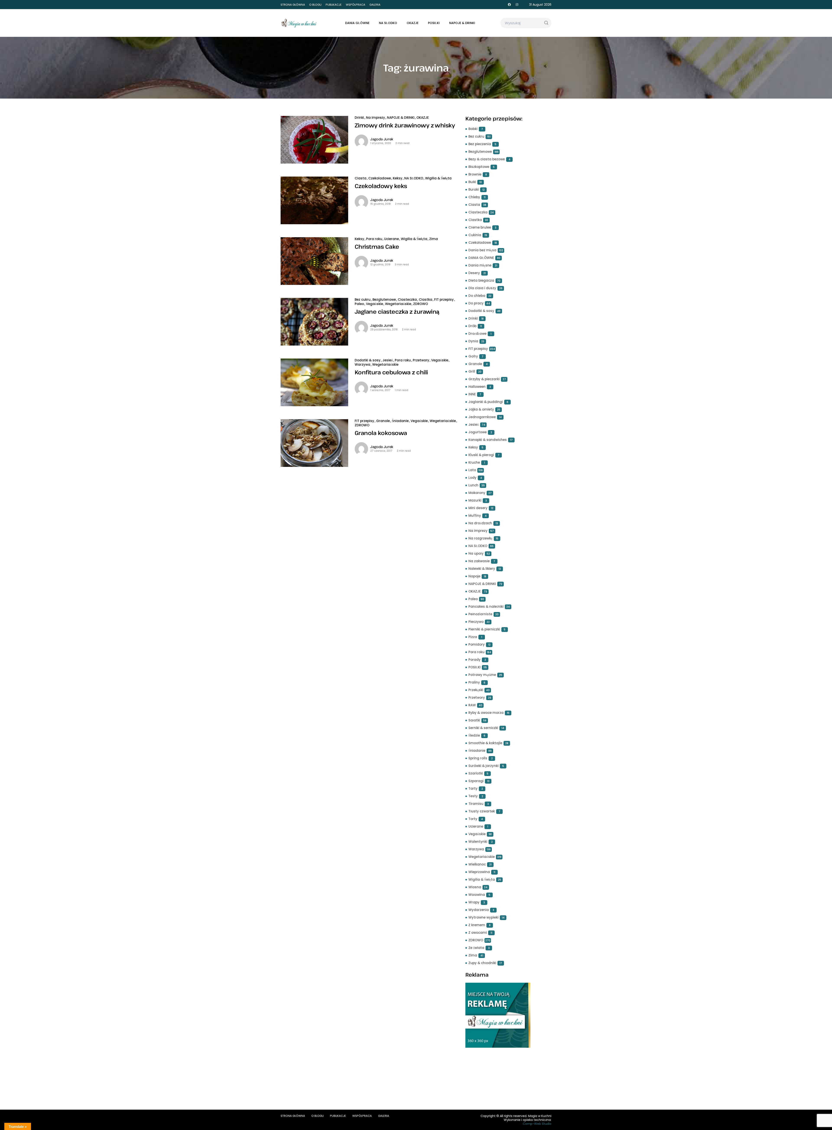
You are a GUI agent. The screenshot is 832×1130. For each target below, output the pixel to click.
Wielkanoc (477, 864)
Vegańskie (374, 303)
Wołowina (476, 894)
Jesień (387, 360)
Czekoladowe (379, 178)
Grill (471, 371)
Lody (472, 477)
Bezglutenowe (384, 299)
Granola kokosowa (381, 433)
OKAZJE (412, 23)
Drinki (359, 117)
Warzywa (362, 364)
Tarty (473, 788)
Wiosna (474, 887)
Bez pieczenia (479, 144)
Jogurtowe (477, 432)
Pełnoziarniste (480, 614)
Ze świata (476, 947)
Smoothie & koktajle (485, 743)
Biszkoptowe (478, 166)
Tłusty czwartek (481, 811)
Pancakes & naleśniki (486, 606)
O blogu (315, 4)
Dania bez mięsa (482, 250)
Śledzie (474, 735)
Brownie (474, 174)
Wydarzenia (478, 910)
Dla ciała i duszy (482, 288)
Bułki (472, 182)
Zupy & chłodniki (482, 963)
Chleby (474, 197)
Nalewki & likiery (481, 568)
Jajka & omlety (481, 409)
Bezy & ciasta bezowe (486, 159)
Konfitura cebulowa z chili (391, 372)
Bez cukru (362, 299)
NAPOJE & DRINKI (462, 23)
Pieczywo (476, 621)
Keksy (397, 178)
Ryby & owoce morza (486, 712)
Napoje (474, 576)
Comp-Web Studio (537, 1124)
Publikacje (334, 4)
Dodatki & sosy (367, 360)
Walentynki (477, 841)
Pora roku (374, 238)
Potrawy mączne (482, 674)
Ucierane (391, 238)
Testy (473, 796)
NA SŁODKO (388, 23)
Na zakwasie (479, 561)
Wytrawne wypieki (483, 917)
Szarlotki (475, 773)
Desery (474, 273)
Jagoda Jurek (381, 139)
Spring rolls (477, 758)
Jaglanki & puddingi (485, 401)
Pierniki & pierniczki (484, 629)
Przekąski (475, 690)
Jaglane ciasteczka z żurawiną (397, 311)
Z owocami (477, 932)
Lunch (473, 485)
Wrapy (473, 902)
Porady (474, 659)
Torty (472, 819)
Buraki (473, 189)
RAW (472, 705)
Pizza (472, 637)
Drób (472, 326)
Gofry (473, 356)
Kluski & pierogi (481, 455)
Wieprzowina (479, 872)
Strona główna (293, 4)
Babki (473, 129)
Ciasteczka (407, 299)
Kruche (474, 462)
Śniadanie (400, 420)
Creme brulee (479, 227)
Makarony (476, 492)
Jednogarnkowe (482, 417)
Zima (433, 238)
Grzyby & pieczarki (484, 379)
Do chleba (476, 295)
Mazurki (474, 500)
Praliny (474, 682)
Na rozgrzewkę (480, 538)
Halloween (477, 386)
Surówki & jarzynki (483, 765)
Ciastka (425, 299)
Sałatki (474, 720)
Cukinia (474, 235)
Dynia (473, 341)
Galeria (374, 4)
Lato (472, 470)
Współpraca (355, 4)
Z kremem (476, 925)
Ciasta (360, 178)
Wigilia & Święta (438, 178)
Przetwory (421, 360)
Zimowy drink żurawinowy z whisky (405, 125)
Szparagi (476, 781)
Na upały (476, 553)
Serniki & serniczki (483, 728)
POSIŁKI (434, 23)
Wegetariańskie (398, 303)
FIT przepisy (444, 299)
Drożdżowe (477, 333)
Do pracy (476, 303)
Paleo (359, 303)
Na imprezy (375, 117)
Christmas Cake (377, 246)
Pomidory (476, 644)
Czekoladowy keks (381, 186)
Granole (383, 420)
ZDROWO (420, 303)
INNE (472, 394)
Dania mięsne (479, 265)
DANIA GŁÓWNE (357, 23)
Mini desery (478, 508)
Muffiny (474, 515)
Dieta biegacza (481, 280)
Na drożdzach (480, 523)
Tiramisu (475, 803)
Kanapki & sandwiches (487, 439)
